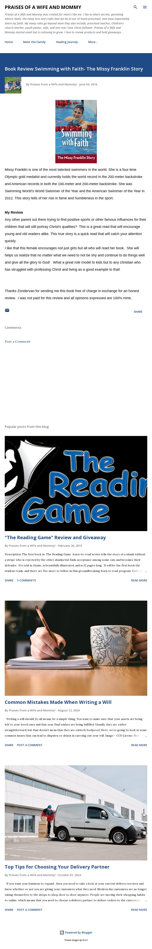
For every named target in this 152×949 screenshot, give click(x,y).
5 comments (26, 580)
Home (9, 42)
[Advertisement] (76, 384)
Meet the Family (34, 42)
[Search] (135, 7)
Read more (139, 580)
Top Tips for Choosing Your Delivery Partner (57, 866)
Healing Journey (67, 42)
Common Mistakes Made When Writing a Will (58, 702)
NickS (85, 940)
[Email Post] (7, 311)
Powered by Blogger (78, 932)
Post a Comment (17, 341)
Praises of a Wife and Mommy (43, 7)
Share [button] (138, 311)
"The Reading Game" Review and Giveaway (55, 537)
